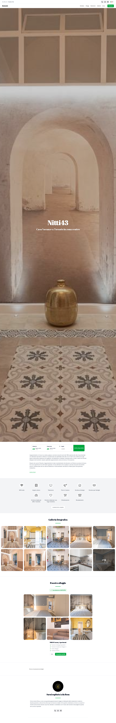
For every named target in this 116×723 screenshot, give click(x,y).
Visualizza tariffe (60, 654)
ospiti (62, 446)
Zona (103, 6)
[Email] (108, 2)
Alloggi (87, 6)
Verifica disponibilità (79, 448)
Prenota (110, 6)
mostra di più (33, 472)
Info (52, 654)
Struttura (82, 6)
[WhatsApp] (105, 2)
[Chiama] (102, 2)
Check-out (49, 446)
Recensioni (93, 6)
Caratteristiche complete (58, 507)
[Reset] (59, 446)
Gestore (99, 6)
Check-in (34, 446)
